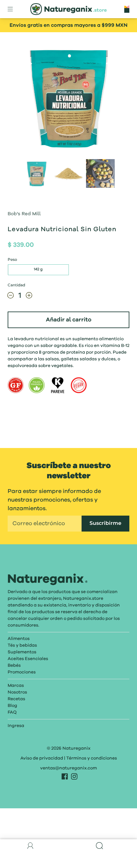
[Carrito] (127, 9)
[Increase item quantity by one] (29, 297)
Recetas (16, 699)
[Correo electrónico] (45, 524)
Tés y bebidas (22, 645)
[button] (22, 98)
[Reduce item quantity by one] (11, 297)
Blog (12, 705)
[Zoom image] (68, 98)
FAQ (12, 712)
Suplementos (22, 652)
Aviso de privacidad (41, 758)
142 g (38, 269)
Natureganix (76, 748)
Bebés (14, 665)
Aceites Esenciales (28, 659)
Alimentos (19, 638)
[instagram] (74, 776)
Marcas (16, 685)
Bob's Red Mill (24, 214)
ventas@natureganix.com (68, 768)
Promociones (22, 672)
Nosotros (17, 692)
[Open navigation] (15, 9)
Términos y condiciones (91, 758)
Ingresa (16, 725)
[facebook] (64, 776)
